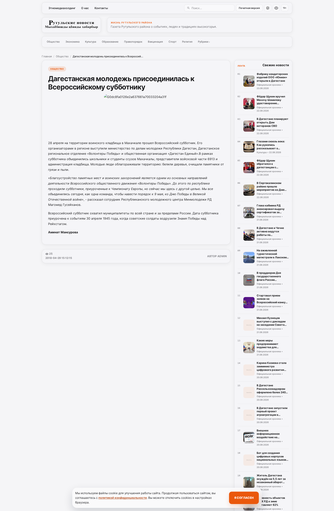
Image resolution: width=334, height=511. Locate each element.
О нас (85, 8)
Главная (47, 56)
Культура (90, 41)
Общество (53, 41)
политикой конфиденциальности (122, 498)
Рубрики (204, 41)
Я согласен (244, 498)
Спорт (172, 41)
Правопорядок (133, 41)
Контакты (101, 8)
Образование (110, 41)
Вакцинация (155, 41)
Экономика (72, 41)
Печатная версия (249, 8)
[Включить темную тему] (267, 7)
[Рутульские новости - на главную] (71, 25)
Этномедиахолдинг (62, 8)
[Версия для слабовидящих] (276, 7)
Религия (187, 41)
